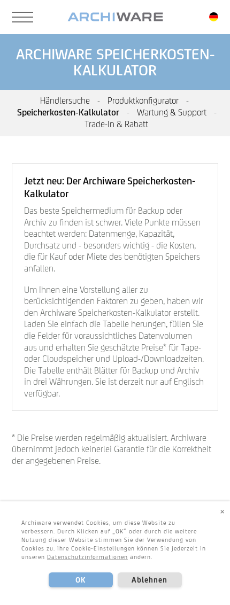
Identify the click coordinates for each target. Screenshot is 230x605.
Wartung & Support (171, 112)
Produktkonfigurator (143, 100)
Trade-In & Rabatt (116, 124)
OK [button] (80, 580)
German (213, 16)
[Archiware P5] (115, 17)
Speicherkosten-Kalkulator (68, 112)
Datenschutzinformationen (87, 557)
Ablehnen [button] (150, 580)
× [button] (222, 511)
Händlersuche (65, 100)
